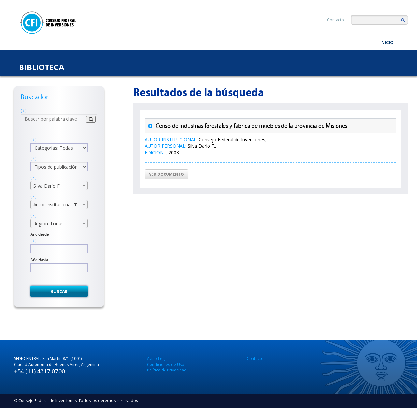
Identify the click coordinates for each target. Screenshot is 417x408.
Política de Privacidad (167, 370)
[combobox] (59, 185)
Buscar (58, 291)
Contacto (335, 20)
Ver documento (166, 174)
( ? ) (24, 110)
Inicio (387, 42)
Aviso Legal (157, 358)
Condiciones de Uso (165, 364)
